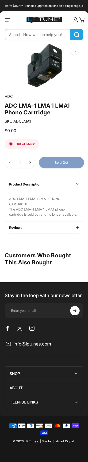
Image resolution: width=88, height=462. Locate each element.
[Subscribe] (75, 310)
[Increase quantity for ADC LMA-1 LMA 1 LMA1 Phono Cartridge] (30, 162)
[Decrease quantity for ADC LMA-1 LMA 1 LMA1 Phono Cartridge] (10, 162)
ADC (9, 96)
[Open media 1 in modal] (74, 50)
